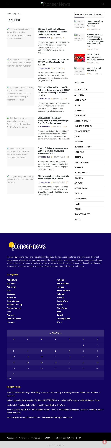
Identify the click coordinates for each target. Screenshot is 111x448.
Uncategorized (82, 214)
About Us (10, 438)
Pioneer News (45, 38)
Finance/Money (82, 131)
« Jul (9, 378)
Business (79, 110)
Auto (77, 105)
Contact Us (35, 438)
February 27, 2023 (58, 157)
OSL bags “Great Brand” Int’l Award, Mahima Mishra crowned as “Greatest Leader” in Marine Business (52, 31)
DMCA (47, 438)
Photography (81, 162)
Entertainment (82, 121)
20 (55, 362)
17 (14, 362)
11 (28, 357)
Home (9, 14)
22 (83, 362)
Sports (78, 193)
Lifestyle (79, 152)
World (77, 219)
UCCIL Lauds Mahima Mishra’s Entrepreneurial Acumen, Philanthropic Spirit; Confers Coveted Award (53, 120)
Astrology (80, 100)
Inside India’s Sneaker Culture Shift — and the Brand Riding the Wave (36, 405)
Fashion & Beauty (83, 126)
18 (28, 362)
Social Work (80, 188)
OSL (19, 14)
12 (42, 357)
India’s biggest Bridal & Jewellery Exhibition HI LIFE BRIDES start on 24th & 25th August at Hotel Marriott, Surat (53, 400)
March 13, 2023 (57, 126)
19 (42, 362)
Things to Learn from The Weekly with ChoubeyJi (95, 23)
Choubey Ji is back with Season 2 (94, 69)
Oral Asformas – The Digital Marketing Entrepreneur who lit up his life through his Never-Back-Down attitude (95, 40)
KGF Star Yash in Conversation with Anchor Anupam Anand (95, 57)
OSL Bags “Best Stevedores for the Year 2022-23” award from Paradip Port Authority (53, 62)
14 (69, 357)
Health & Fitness (83, 147)
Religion (78, 178)
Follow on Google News (64, 438)
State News (80, 199)
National (79, 157)
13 (55, 357)
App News (79, 95)
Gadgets (78, 142)
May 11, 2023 (56, 68)
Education (79, 116)
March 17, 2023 (57, 99)
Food (77, 136)
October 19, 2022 (58, 182)
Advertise (23, 438)
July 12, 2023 (56, 38)
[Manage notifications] (104, 442)
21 (69, 362)
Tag (14, 14)
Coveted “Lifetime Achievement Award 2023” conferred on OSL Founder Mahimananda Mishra (53, 151)
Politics (78, 167)
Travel (77, 209)
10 (14, 357)
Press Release (81, 173)
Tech (77, 204)
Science (78, 183)
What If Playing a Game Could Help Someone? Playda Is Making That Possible (39, 417)
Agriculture (80, 90)
